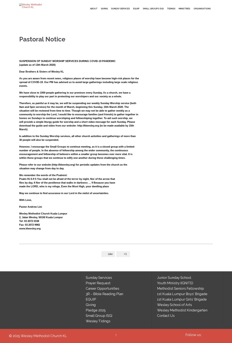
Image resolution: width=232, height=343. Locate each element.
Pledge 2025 (96, 310)
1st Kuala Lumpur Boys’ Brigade (182, 294)
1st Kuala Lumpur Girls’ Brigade (182, 299)
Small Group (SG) (99, 316)
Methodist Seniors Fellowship (180, 288)
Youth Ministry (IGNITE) (175, 283)
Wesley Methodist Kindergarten (182, 310)
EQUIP (91, 299)
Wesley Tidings (98, 321)
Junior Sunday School (174, 278)
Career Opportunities (102, 288)
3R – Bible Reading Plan (104, 294)
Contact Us (166, 316)
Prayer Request (98, 283)
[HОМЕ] (85, 9)
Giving (91, 305)
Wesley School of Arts (174, 305)
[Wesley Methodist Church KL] (32, 6)
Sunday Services (99, 278)
